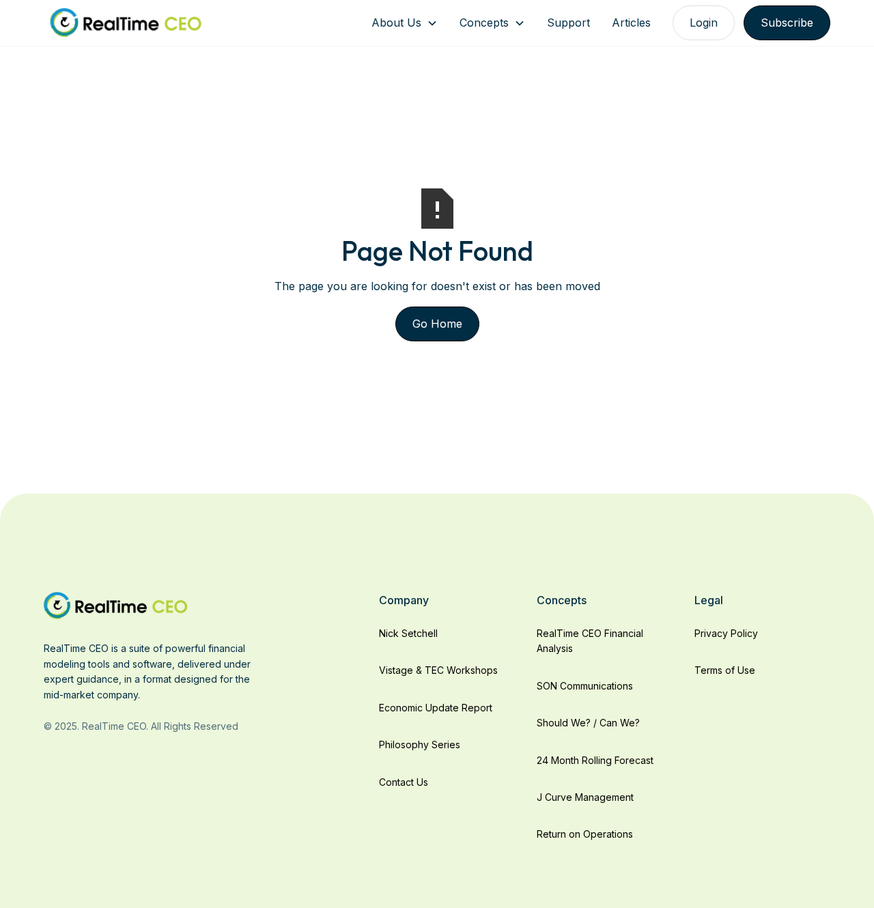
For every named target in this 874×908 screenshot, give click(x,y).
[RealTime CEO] (116, 605)
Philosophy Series (419, 744)
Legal (708, 600)
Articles (631, 22)
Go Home (437, 323)
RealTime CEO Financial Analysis (590, 640)
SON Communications (585, 686)
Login (704, 22)
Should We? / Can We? (588, 722)
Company (404, 600)
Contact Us (403, 782)
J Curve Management (585, 797)
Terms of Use (724, 670)
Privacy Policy (726, 633)
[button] (405, 23)
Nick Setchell (408, 633)
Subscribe (787, 22)
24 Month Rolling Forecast (595, 760)
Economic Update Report (435, 707)
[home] (126, 22)
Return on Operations (585, 834)
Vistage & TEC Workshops (438, 670)
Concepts (484, 22)
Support (568, 22)
